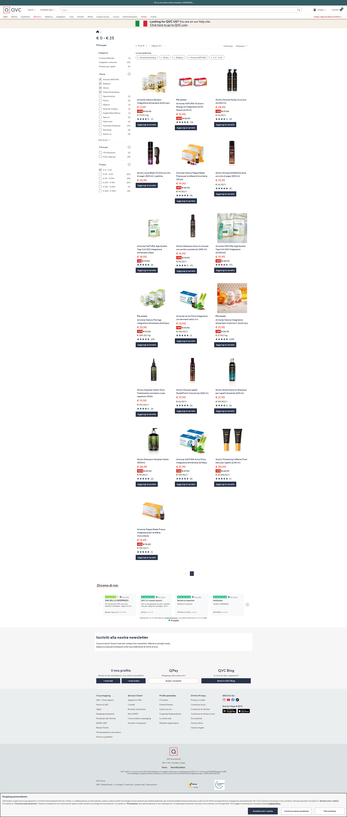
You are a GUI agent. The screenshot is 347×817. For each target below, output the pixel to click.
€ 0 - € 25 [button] (217, 57)
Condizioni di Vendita (200, 709)
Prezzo (102, 164)
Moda (90, 17)
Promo (144, 17)
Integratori (60, 17)
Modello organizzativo (169, 723)
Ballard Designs (107, 785)
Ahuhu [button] (166, 57)
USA (164, 763)
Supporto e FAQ (135, 700)
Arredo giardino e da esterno (108, 732)
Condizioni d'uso (198, 704)
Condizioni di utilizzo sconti (203, 714)
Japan (183, 763)
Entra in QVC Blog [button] (226, 680)
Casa (71, 17)
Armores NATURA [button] (198, 57)
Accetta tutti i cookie (263, 811)
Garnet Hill (129, 785)
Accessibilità (196, 718)
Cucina (116, 17)
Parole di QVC (102, 704)
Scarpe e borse (103, 17)
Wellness (37, 17)
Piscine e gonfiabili (104, 737)
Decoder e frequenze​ (137, 723)
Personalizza (330, 811)
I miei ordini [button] (133, 680)
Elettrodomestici (130, 17)
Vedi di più (103, 140)
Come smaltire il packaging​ (139, 718)
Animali (80, 17)
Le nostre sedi (165, 718)
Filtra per (103, 147)
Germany (175, 763)
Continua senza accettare (296, 811)
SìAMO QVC (101, 723)
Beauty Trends (102, 727)
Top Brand (25, 17)
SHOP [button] (30, 10)
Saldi (5, 17)
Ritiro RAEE (133, 714)
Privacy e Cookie (198, 700)
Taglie (98, 709)
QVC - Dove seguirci (105, 700)
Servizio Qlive (197, 723)
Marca (102, 74)
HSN (98, 785)
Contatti (131, 704)
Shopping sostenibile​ (105, 714)
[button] (315, 10)
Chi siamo (163, 700)
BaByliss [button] (179, 57)
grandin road (139, 785)
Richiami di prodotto (137, 709)
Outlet (153, 17)
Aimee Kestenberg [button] (147, 57)
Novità (14, 17)
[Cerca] (299, 9)
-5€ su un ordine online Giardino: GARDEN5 (172, 2)
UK (169, 763)
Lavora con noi (165, 709)
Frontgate (119, 785)
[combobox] (178, 9)
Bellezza (49, 17)
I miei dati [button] (108, 680)
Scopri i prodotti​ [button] (173, 680)
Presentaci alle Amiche (106, 718)
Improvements (151, 785)
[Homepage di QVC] (97, 32)
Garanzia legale (197, 727)
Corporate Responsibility (170, 714)
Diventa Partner (166, 704)
